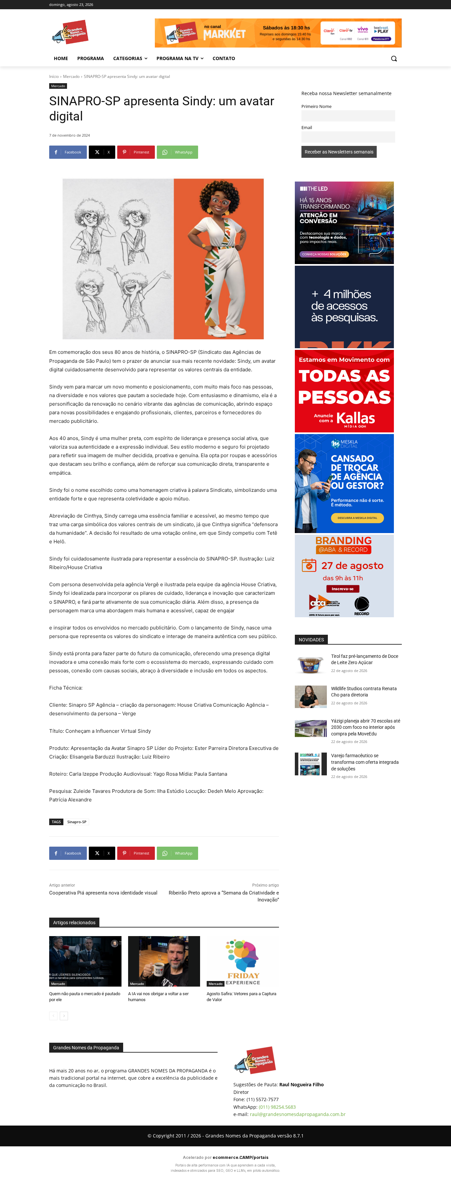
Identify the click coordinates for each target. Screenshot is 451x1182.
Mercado (71, 76)
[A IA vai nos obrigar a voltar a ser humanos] (164, 961)
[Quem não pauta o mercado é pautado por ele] (85, 961)
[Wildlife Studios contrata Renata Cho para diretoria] (311, 697)
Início (54, 76)
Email (306, 127)
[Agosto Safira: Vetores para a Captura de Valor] (243, 961)
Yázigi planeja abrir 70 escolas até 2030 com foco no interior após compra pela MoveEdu (365, 727)
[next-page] (64, 1016)
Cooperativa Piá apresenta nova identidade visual (103, 893)
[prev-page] (53, 1016)
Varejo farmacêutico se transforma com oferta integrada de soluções (365, 762)
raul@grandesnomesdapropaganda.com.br (298, 1114)
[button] (394, 58)
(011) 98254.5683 (277, 1107)
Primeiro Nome (316, 106)
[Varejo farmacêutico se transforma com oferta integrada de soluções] (311, 764)
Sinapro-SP (77, 821)
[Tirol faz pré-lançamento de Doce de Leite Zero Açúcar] (311, 664)
